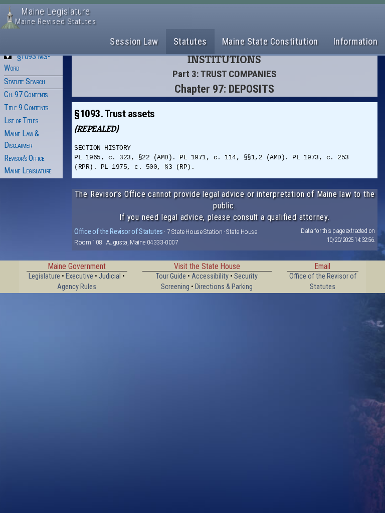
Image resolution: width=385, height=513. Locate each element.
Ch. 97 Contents (26, 94)
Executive (79, 276)
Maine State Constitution (270, 41)
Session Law (134, 41)
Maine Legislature (28, 170)
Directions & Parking (224, 287)
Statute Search (24, 81)
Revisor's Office (24, 158)
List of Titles (21, 120)
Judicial (110, 276)
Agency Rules (76, 287)
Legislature (44, 276)
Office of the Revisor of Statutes (118, 231)
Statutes (190, 41)
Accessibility (210, 276)
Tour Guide (171, 276)
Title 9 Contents (26, 107)
